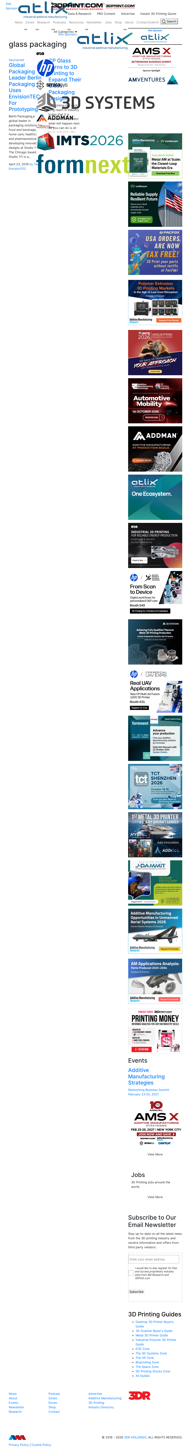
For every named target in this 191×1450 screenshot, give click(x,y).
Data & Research (79, 14)
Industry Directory (101, 1407)
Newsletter (94, 22)
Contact (54, 1412)
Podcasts (59, 22)
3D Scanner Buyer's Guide (154, 1331)
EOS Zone (143, 1349)
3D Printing (96, 1403)
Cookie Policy (41, 1445)
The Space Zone (147, 1367)
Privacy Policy (19, 1445)
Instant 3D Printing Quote (158, 14)
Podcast (54, 1394)
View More (155, 1154)
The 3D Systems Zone (151, 1353)
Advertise (128, 14)
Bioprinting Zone (147, 1362)
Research (43, 22)
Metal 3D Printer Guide (152, 1335)
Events (13, 1403)
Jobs (108, 22)
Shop (118, 22)
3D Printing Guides (154, 1314)
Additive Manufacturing (104, 1398)
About (129, 22)
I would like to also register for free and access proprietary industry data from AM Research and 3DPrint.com (156, 1273)
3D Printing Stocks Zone (153, 1371)
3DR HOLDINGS (135, 1437)
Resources (76, 22)
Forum (52, 1403)
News (19, 22)
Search (171, 21)
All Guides (143, 1376)
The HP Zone (145, 1358)
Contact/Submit (148, 22)
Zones (30, 22)
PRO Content (106, 14)
